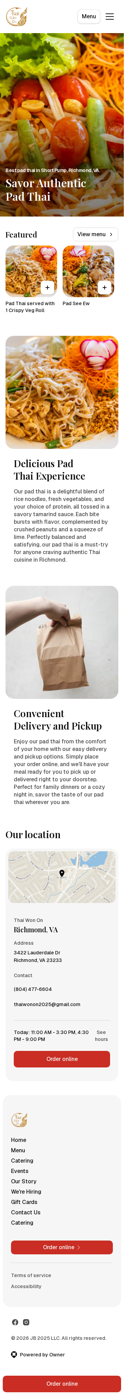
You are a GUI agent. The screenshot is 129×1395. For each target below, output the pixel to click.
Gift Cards (24, 1202)
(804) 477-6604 (33, 991)
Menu (89, 16)
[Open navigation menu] (110, 16)
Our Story (23, 1181)
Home (18, 1140)
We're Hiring (26, 1191)
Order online (62, 1059)
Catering (22, 1160)
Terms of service (31, 1275)
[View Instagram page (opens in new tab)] (26, 1322)
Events (20, 1171)
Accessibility (26, 1286)
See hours (101, 1035)
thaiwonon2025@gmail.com (47, 1006)
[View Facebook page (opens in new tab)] (15, 1322)
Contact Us (26, 1212)
